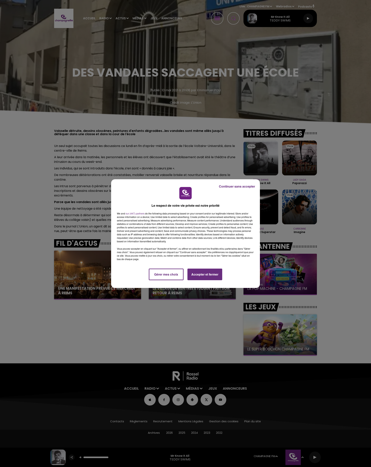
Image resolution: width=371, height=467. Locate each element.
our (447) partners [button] (135, 213)
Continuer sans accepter (237, 186)
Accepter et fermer (204, 274)
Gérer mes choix (166, 274)
